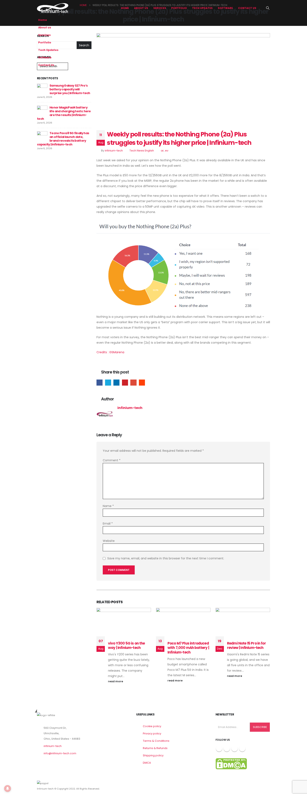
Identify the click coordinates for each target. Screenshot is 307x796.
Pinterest (125, 383)
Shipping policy (153, 755)
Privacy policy (152, 733)
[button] (267, 8)
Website (109, 541)
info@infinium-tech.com (60, 753)
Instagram (234, 748)
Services (159, 8)
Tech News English (141, 150)
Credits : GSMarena (110, 352)
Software (225, 8)
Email (133, 383)
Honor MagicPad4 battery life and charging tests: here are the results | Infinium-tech (64, 113)
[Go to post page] (42, 89)
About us (141, 8)
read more (116, 681)
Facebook (99, 383)
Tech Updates (202, 8)
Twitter (108, 383)
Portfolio (179, 8)
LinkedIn (116, 383)
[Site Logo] (52, 8)
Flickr (242, 748)
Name (108, 506)
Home (125, 8)
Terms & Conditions (156, 741)
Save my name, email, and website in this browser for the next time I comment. (165, 558)
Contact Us (247, 8)
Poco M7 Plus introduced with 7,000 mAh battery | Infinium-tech (188, 648)
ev (166, 150)
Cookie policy (152, 726)
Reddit (142, 383)
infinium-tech (114, 150)
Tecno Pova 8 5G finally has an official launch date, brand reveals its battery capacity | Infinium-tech (63, 138)
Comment (112, 460)
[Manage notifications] (7, 788)
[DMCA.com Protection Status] (231, 763)
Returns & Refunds (155, 748)
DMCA (147, 762)
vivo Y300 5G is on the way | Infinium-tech (126, 645)
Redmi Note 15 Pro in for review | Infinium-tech (246, 645)
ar (162, 150)
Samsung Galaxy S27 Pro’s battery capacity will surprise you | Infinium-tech (69, 89)
